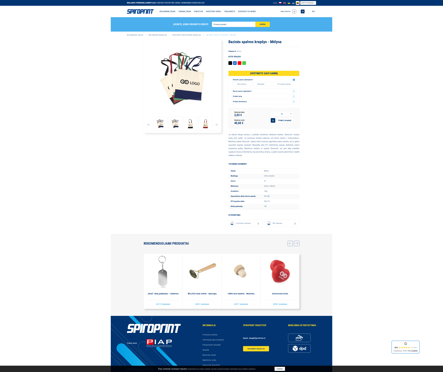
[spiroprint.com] (284, 3)
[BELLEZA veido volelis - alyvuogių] (202, 281)
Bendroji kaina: (239, 112)
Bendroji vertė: (239, 120)
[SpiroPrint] (140, 11)
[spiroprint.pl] (280, 3)
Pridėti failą (237, 96)
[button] (265, 80)
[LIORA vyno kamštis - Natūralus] (241, 281)
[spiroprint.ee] (293, 3)
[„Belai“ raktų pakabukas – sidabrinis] (163, 281)
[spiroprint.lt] (298, 3)
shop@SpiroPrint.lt (257, 338)
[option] (182, 78)
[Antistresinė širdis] (280, 281)
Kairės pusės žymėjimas (242, 91)
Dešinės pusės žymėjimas (243, 80)
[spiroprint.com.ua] (289, 3)
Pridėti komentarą (240, 101)
